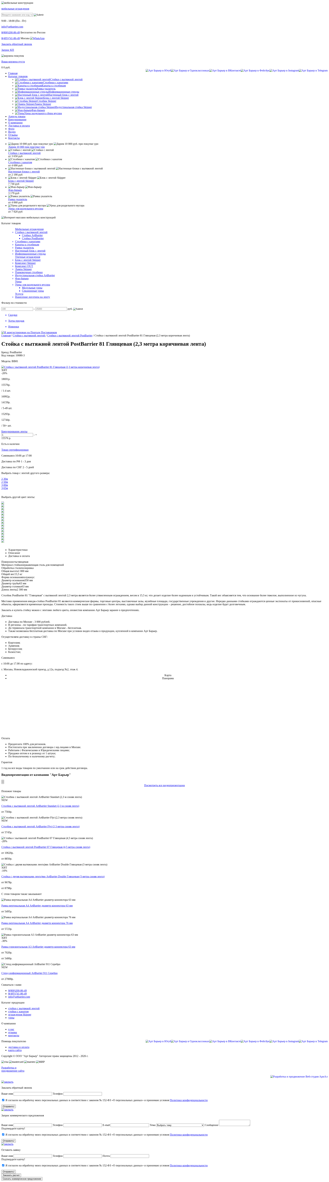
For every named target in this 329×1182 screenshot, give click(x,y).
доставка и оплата (18, 1047)
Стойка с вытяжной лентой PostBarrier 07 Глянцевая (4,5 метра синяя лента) (45, 847)
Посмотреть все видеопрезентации (164, 785)
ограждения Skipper (19, 1014)
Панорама (168, 678)
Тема (152, 1125)
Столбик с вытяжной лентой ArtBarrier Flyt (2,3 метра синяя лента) (40, 826)
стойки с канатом (18, 1011)
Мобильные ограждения (29, 229)
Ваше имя (7, 1093)
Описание (14, 552)
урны (11, 1017)
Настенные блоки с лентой (24, 171)
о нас (11, 1029)
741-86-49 (10, 38)
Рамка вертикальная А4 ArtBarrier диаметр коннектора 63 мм (37, 905)
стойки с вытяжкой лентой (24, 1008)
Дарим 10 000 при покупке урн (26, 146)
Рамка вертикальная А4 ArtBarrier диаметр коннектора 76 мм (37, 923)
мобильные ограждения (15, 8)
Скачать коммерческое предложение (22, 1179)
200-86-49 (10, 32)
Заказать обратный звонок (16, 44)
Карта (167, 675)
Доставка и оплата (19, 556)
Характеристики (18, 549)
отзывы (12, 1032)
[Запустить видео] (2, 780)
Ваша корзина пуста (13, 61)
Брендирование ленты (14, 431)
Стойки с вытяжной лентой (24, 153)
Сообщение (211, 1125)
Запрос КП (7, 49)
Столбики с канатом (20, 162)
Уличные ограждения (27, 256)
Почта (106, 1155)
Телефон (58, 1093)
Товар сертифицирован (15, 449)
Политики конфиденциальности (189, 1100)
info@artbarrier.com (12, 26)
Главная (6, 335)
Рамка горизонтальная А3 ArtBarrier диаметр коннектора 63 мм (38, 946)
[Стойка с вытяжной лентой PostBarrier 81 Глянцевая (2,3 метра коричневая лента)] (50, 367)
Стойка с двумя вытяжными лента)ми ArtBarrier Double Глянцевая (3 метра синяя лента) (53, 876)
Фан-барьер (15, 190)
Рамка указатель (17, 199)
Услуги (19, 293)
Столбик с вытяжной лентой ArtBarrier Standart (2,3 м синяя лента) (40, 805)
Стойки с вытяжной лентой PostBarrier (69, 335)
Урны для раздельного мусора (25, 208)
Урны (18, 281)
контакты (13, 1035)
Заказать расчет (11, 1175)
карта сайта (15, 1050)
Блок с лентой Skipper (21, 180)
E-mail (107, 1125)
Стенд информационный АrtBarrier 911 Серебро (29, 973)
